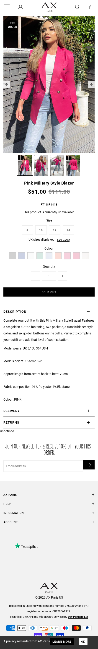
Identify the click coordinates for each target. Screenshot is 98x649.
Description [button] (14, 311)
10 (41, 230)
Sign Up (89, 464)
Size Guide (63, 239)
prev (6, 84)
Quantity (49, 266)
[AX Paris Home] (49, 7)
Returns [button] (11, 422)
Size (49, 220)
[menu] (7, 8)
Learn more (62, 641)
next (91, 84)
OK (83, 641)
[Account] (20, 7)
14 (68, 230)
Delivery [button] (11, 411)
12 (55, 230)
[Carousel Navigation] (49, 84)
